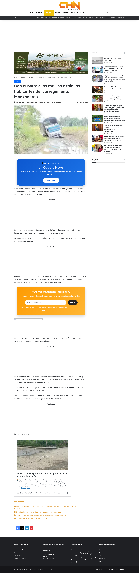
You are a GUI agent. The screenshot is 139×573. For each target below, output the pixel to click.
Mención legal (18, 550)
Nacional (66, 13)
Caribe (37, 17)
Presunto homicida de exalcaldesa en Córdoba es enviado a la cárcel (41, 515)
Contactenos (18, 556)
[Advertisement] (69, 35)
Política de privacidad (20, 558)
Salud (96, 17)
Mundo (68, 17)
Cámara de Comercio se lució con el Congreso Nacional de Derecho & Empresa (113, 68)
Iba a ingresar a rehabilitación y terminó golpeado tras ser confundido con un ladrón (114, 138)
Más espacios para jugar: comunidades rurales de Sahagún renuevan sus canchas (114, 118)
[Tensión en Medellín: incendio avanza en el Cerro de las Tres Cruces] (97, 89)
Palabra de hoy (82, 17)
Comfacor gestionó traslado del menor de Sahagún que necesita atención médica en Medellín (45, 507)
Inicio (32, 13)
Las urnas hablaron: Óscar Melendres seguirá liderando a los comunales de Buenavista (114, 98)
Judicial (57, 13)
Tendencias (111, 17)
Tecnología (103, 17)
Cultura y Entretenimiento (56, 17)
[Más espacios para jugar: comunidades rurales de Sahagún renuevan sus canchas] (97, 118)
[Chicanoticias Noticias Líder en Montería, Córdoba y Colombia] (69, 5)
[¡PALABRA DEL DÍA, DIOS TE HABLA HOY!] (97, 60)
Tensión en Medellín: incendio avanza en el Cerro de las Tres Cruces (113, 89)
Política (91, 17)
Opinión (74, 17)
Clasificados (120, 17)
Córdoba (48, 13)
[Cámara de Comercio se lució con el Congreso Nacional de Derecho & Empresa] (97, 69)
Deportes (44, 17)
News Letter (18, 553)
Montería (39, 13)
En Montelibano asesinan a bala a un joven (31, 518)
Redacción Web (20, 102)
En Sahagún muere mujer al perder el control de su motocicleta (38, 512)
